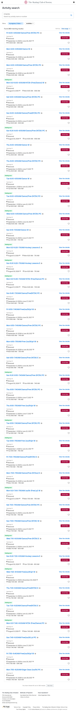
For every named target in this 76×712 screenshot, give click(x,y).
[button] (69, 43)
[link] (22, 33)
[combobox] (66, 29)
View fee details (64, 33)
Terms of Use (64, 707)
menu (2, 2)
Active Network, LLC (37, 709)
